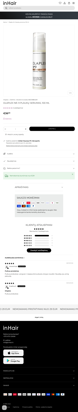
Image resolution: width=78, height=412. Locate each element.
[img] (9, 263)
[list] (39, 61)
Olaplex (5, 100)
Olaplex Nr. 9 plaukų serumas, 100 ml (19, 22)
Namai (5, 22)
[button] (69, 3)
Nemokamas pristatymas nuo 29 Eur (33, 309)
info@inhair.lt (8, 342)
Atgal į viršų (39, 317)
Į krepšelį (52, 129)
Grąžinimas (16, 407)
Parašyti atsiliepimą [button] (39, 250)
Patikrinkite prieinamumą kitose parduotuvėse (21, 146)
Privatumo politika (27, 407)
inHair (9, 404)
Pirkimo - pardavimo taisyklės (44, 407)
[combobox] (39, 8)
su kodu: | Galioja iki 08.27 (39, 17)
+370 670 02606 (9, 336)
